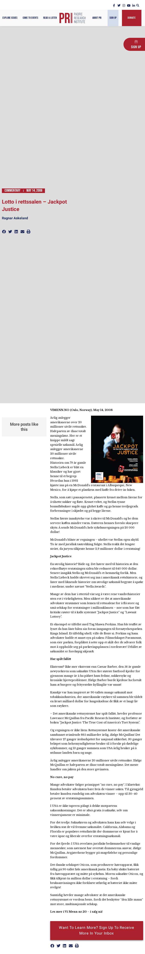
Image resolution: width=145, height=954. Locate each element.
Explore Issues (9, 18)
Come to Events (30, 18)
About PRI (96, 18)
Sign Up (113, 18)
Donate (132, 18)
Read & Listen (50, 18)
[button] (137, 5)
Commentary (12, 190)
